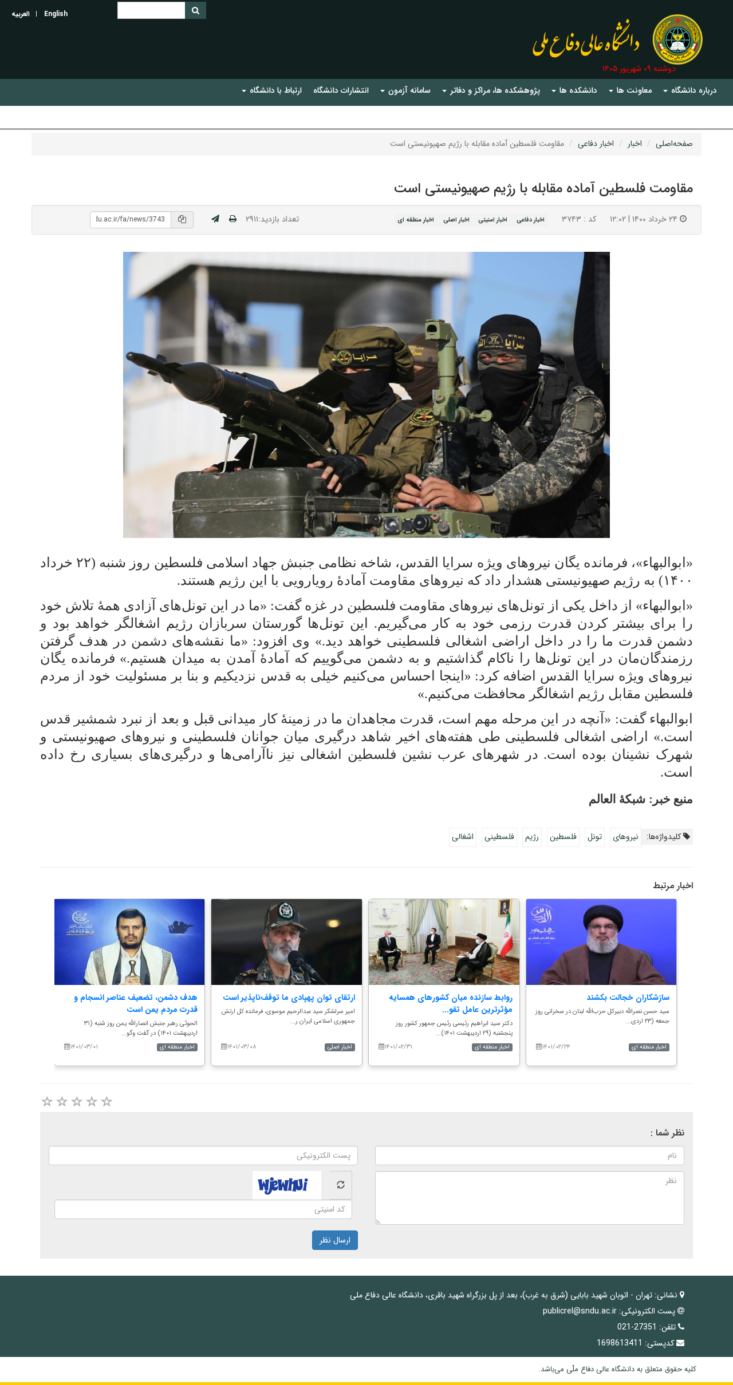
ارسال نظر (335, 1240)
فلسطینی (499, 836)
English (56, 14)
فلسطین (563, 836)
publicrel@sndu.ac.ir (580, 1311)
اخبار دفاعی (596, 143)
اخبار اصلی (456, 219)
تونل (595, 836)
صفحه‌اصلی (674, 143)
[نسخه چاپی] (233, 219)
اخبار (635, 143)
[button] (690, 91)
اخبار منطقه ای (415, 219)
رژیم (532, 836)
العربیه (20, 14)
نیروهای (626, 836)
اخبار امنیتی (492, 219)
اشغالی (463, 836)
